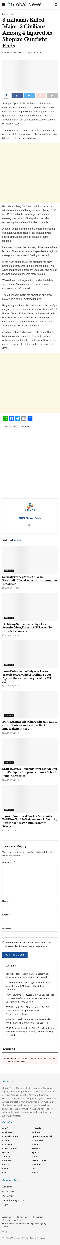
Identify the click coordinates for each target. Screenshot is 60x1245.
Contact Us (8, 1191)
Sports (35, 1152)
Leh (4, 1172)
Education (7, 1144)
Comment (8, 862)
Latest (5, 1168)
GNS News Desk (13, 52)
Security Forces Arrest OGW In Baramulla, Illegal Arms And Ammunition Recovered (29, 580)
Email (6, 914)
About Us (7, 1186)
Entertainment (10, 1148)
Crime (5, 1140)
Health (6, 1152)
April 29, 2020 (35, 52)
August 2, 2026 (11, 588)
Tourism (36, 1164)
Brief (5, 1128)
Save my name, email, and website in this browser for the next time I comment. (28, 944)
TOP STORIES (39, 1160)
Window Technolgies (36, 1238)
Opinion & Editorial (42, 1136)
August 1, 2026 (11, 635)
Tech (34, 1156)
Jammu (6, 1156)
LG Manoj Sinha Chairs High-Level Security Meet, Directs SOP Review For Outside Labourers (27, 628)
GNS (12, 1238)
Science (36, 1148)
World (35, 1172)
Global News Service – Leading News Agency (24, 1223)
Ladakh (6, 1164)
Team (5, 1205)
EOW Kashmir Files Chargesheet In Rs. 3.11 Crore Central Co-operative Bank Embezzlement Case (29, 725)
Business (7, 1132)
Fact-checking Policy (13, 1200)
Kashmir (14, 14)
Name (6, 900)
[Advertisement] (30, 173)
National (36, 1132)
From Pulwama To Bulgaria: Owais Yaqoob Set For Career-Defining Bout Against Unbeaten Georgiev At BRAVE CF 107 (30, 998)
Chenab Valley (10, 1136)
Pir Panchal (38, 1140)
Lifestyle (36, 1128)
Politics (36, 1144)
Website (6, 928)
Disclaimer (7, 1196)
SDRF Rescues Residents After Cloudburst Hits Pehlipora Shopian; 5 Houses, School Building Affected (29, 772)
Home (5, 14)
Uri (33, 1168)
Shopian (26, 426)
